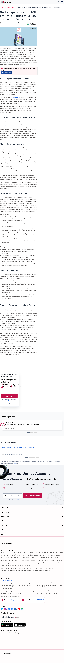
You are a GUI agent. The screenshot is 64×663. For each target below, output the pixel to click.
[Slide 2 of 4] (30, 457)
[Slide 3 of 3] (35, 432)
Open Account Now (6, 72)
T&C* (18, 499)
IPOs (13, 7)
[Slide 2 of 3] (31, 432)
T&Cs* (9, 400)
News (8, 7)
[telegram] (2, 609)
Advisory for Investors (7, 580)
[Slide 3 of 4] (33, 457)
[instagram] (5, 609)
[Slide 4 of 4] (37, 457)
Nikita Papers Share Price (7, 125)
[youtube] (19, 609)
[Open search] (58, 2)
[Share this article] (18, 23)
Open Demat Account (32, 496)
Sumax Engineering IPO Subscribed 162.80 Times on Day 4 (22, 424)
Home (2, 7)
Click (15, 463)
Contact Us (3, 571)
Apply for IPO (9, 396)
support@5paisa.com (13, 600)
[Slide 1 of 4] (26, 457)
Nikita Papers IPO (16, 97)
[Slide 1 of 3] (28, 432)
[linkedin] (15, 609)
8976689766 (40, 600)
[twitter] (9, 609)
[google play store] (7, 625)
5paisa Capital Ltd (6, 23)
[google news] (22, 609)
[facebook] (12, 609)
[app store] (20, 625)
